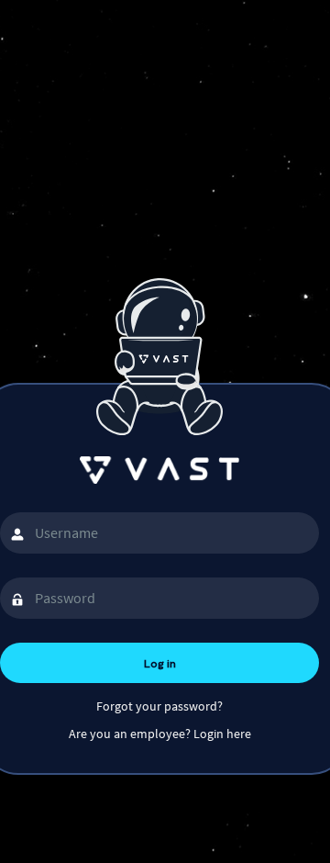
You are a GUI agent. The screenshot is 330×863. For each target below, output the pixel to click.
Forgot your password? (159, 706)
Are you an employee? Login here (160, 733)
